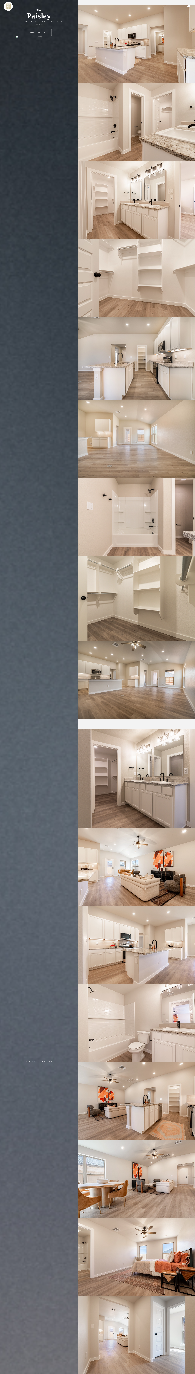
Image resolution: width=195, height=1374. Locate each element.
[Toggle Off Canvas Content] (188, 6)
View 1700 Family (39, 1061)
